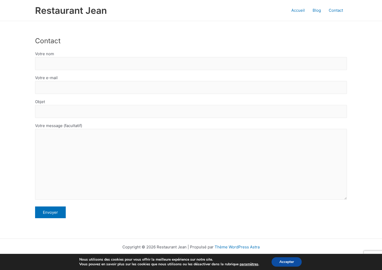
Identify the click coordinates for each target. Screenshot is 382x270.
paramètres (249, 264)
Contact (336, 10)
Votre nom (44, 53)
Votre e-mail (46, 77)
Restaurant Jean (71, 10)
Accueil (298, 10)
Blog (317, 10)
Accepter (286, 261)
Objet (40, 101)
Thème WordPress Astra (237, 246)
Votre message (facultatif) (58, 125)
